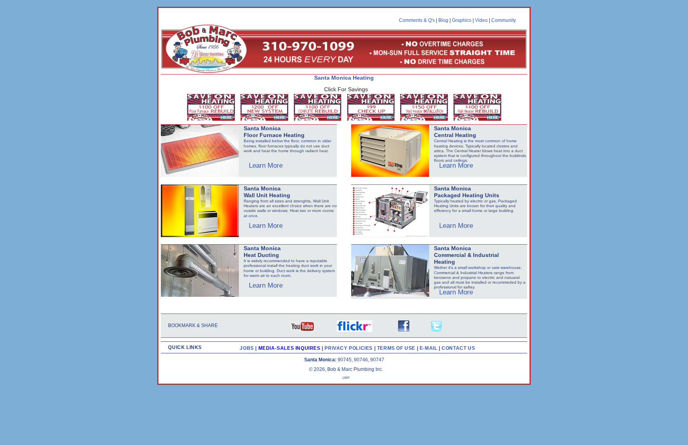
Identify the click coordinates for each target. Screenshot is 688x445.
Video (481, 20)
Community (503, 20)
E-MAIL (429, 348)
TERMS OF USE (397, 348)
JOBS (247, 348)
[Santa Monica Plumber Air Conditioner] (212, 109)
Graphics (461, 20)
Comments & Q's (417, 20)
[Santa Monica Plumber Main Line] (319, 109)
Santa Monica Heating (344, 77)
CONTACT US (458, 348)
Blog (443, 20)
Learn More (266, 165)
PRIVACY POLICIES (349, 348)
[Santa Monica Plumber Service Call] (373, 109)
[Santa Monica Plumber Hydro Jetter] (266, 109)
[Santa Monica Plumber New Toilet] (426, 109)
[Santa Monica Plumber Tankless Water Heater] (479, 109)
